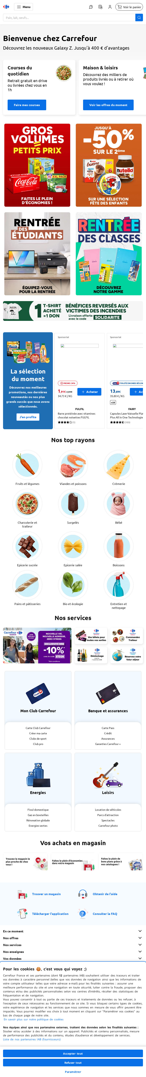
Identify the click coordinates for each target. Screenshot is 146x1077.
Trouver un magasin (46, 894)
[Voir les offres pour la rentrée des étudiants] (37, 254)
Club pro (38, 743)
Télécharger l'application (50, 914)
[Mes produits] (100, 7)
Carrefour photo (108, 825)
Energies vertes (38, 825)
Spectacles (108, 820)
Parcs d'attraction (108, 815)
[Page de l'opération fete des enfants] (109, 165)
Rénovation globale (38, 820)
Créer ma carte (38, 733)
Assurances (108, 738)
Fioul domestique (38, 809)
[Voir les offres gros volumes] (37, 165)
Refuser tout (73, 1062)
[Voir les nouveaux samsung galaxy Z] (73, 59)
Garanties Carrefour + (108, 743)
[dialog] (73, 1019)
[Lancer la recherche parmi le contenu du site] (139, 17)
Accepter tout (73, 1053)
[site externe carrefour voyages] (126, 655)
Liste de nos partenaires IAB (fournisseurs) (31, 1039)
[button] (23, 7)
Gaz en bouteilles (38, 815)
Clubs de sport (38, 738)
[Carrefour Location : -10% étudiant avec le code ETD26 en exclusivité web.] (37, 645)
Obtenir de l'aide (105, 894)
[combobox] (73, 17)
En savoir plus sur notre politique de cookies (33, 1019)
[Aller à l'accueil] (6, 7)
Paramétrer (73, 1072)
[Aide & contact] (91, 7)
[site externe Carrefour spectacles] (91, 636)
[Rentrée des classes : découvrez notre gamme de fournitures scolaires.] (109, 254)
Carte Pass (108, 728)
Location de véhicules (108, 809)
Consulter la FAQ (105, 914)
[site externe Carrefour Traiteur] (126, 636)
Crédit (108, 733)
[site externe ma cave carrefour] (91, 655)
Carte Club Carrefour (38, 728)
